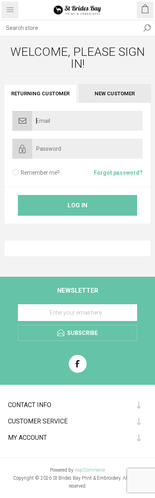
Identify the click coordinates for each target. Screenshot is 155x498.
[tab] (41, 93)
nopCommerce (90, 470)
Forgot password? (118, 172)
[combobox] (69, 28)
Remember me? (40, 172)
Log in (77, 205)
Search (147, 28)
